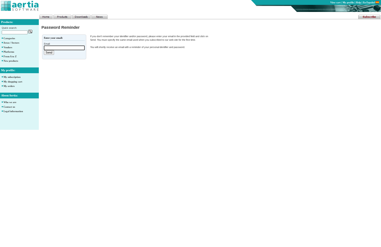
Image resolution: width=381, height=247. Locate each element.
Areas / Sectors (11, 42)
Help (358, 2)
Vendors (8, 47)
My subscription (12, 77)
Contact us (9, 106)
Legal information (13, 111)
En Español (369, 2)
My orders (9, 86)
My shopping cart (13, 81)
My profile (348, 2)
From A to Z (10, 56)
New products (11, 60)
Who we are (10, 102)
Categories (9, 38)
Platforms (9, 51)
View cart (335, 2)
